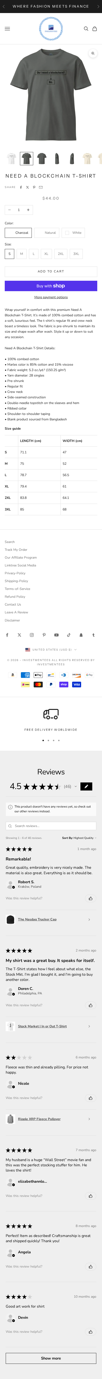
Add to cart (51, 271)
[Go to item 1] (11, 158)
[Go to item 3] (41, 158)
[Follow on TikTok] (68, 635)
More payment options (51, 297)
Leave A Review (16, 612)
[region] (51, 719)
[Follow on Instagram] (31, 635)
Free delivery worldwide (51, 729)
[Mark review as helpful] (90, 898)
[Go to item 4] (57, 158)
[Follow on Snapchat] (81, 635)
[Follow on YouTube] (56, 635)
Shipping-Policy (16, 581)
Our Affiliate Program (21, 557)
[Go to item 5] (72, 158)
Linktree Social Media (20, 565)
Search (10, 542)
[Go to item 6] (87, 158)
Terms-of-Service (17, 589)
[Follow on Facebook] (7, 635)
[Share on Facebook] (21, 187)
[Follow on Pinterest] (44, 635)
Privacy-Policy (15, 573)
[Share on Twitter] (27, 187)
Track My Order (16, 549)
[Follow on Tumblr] (93, 635)
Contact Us (13, 604)
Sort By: (67, 838)
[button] (76, 786)
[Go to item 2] (26, 158)
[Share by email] (41, 187)
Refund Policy (15, 596)
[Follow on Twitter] (19, 635)
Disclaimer (12, 620)
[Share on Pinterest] (34, 187)
